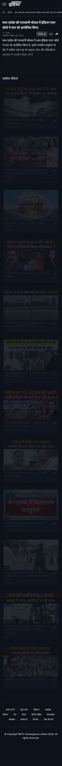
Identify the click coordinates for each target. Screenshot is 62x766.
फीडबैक (12, 719)
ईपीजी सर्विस (36, 714)
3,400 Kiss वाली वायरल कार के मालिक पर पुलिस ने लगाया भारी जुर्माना (25, 121)
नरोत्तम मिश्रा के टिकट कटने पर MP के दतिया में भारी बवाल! (25, 681)
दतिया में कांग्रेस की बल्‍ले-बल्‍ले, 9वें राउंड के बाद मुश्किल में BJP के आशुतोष (26, 474)
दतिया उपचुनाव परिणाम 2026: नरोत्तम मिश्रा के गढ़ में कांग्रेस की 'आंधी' (25, 374)
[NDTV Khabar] (15, 3)
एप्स (14, 714)
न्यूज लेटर (24, 709)
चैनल (24, 714)
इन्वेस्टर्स (24, 719)
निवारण (35, 719)
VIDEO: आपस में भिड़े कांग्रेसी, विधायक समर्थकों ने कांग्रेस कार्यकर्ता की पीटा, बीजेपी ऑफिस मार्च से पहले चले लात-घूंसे (26, 576)
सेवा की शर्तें (48, 719)
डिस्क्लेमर (51, 714)
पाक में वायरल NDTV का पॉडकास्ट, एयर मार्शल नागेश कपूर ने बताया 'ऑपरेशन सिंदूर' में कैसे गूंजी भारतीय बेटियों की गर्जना (26, 173)
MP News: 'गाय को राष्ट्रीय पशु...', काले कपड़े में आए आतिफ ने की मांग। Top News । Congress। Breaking (26, 629)
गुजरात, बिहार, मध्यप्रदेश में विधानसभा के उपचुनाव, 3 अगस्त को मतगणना (25, 524)
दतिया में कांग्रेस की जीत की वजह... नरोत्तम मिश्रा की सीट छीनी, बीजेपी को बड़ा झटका (25, 424)
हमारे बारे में (10, 709)
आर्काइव (48, 709)
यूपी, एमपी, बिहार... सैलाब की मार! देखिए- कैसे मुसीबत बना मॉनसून (25, 225)
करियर (5, 714)
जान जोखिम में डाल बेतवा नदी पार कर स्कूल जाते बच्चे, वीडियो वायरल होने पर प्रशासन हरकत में (25, 324)
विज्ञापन (36, 709)
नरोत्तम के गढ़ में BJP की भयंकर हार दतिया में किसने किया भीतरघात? (27, 274)
